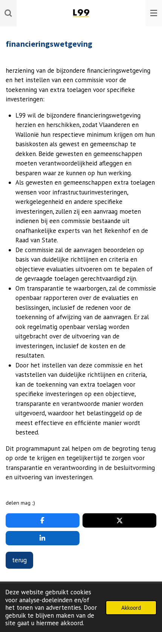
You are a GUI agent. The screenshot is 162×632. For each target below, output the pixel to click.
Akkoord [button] (131, 607)
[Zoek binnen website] (8, 13)
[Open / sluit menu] (153, 13)
